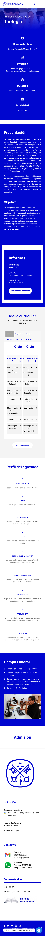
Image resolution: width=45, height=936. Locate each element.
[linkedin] (8, 925)
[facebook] (4, 925)
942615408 (26, 865)
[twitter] (12, 925)
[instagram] (20, 925)
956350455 (27, 868)
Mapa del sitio (9, 887)
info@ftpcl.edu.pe (21, 855)
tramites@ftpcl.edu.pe (23, 857)
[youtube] (16, 925)
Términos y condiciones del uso (17, 892)
